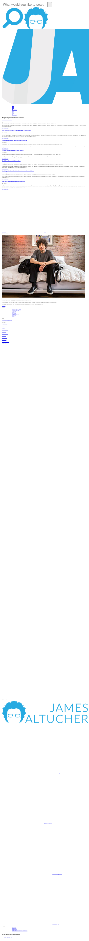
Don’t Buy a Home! (7, 120)
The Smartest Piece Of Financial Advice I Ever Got (14, 140)
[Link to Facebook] (37, 395)
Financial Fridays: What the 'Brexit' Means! (13, 150)
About (13, 105)
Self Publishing (15, 314)
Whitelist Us (14, 927)
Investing (14, 311)
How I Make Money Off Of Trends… (11, 160)
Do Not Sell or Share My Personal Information (19, 930)
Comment (6, 128)
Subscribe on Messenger (56, 773)
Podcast (13, 107)
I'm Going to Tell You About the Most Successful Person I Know (18, 171)
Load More (4, 232)
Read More (3, 128)
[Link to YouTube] (37, 596)
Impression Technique (16, 309)
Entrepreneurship (15, 310)
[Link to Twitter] (37, 546)
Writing (14, 315)
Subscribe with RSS (55, 924)
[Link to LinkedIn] (37, 495)
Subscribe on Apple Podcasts (57, 874)
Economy (14, 313)
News (12, 108)
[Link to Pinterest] (37, 647)
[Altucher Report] (36, 28)
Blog (13, 106)
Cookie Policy (14, 929)
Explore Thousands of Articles (7, 320)
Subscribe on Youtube (48, 823)
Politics (14, 316)
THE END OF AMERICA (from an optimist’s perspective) (16, 130)
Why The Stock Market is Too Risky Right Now (13, 181)
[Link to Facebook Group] (37, 445)
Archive (45, 232)
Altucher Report (14, 109)
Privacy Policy (14, 928)
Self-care (14, 312)
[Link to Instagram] (37, 697)
